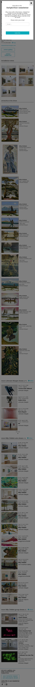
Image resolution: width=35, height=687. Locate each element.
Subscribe (17, 33)
